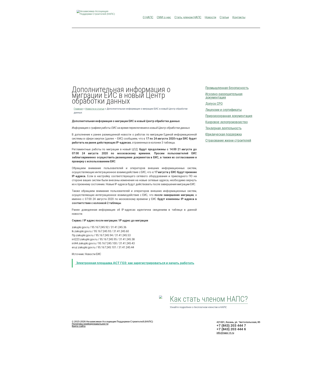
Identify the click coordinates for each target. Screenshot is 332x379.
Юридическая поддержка (223, 134)
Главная (78, 108)
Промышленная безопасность (227, 88)
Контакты (238, 17)
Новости (210, 17)
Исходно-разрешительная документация (223, 95)
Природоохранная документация (228, 116)
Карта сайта (78, 326)
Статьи (224, 17)
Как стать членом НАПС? (209, 299)
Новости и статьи (94, 108)
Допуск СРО (214, 104)
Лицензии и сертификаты (223, 110)
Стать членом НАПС (187, 17)
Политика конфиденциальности (90, 324)
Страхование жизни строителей (228, 140)
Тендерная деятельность (223, 128)
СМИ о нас (164, 17)
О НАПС (148, 17)
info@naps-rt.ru (225, 333)
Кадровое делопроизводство (226, 122)
